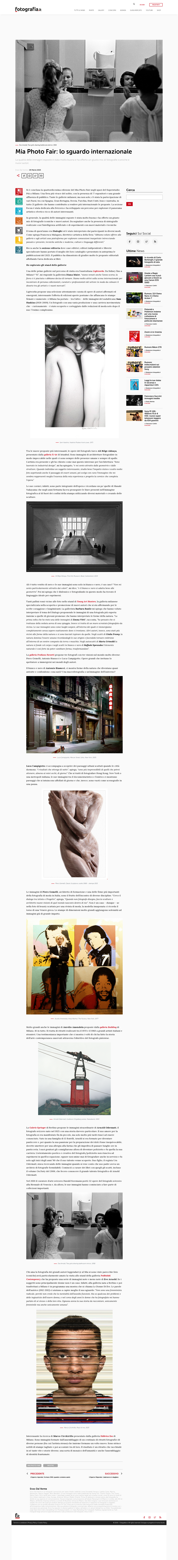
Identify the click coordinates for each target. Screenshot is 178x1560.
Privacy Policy (32, 1523)
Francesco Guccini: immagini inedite (153, 397)
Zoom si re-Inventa (153, 332)
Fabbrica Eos (107, 1436)
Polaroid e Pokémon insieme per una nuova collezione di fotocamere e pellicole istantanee (153, 315)
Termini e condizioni (20, 1523)
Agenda (123, 10)
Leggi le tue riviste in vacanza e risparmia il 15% (152, 382)
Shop (159, 10)
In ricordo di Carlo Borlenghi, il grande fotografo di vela (153, 259)
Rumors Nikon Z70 (153, 347)
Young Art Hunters (86, 601)
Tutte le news (79, 10)
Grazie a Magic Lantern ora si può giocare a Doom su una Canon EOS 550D (153, 278)
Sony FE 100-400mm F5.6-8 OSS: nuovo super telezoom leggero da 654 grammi (152, 416)
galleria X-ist (50, 454)
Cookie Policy (42, 1523)
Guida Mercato (136, 10)
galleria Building (108, 1027)
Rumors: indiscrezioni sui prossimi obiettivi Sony (152, 366)
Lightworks (98, 271)
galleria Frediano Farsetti (41, 654)
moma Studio (160, 1523)
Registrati (156, 5)
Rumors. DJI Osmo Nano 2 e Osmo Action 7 (153, 295)
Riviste (91, 10)
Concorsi (112, 10)
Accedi (142, 5)
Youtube (149, 10)
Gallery (101, 10)
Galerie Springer (37, 1127)
